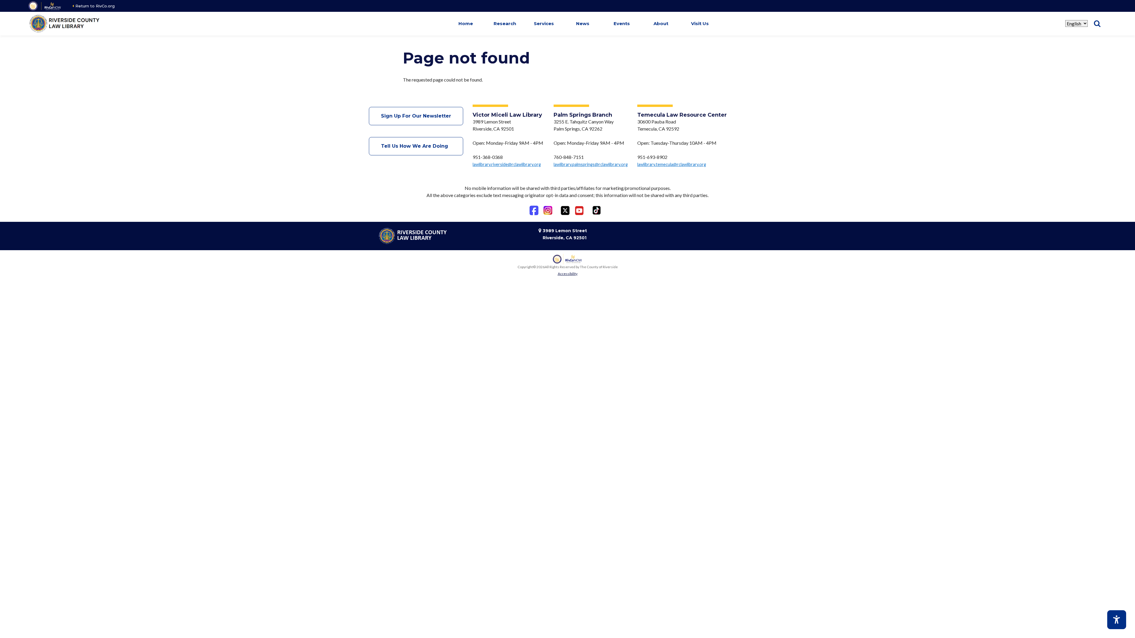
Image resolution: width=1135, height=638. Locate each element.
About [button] (661, 23)
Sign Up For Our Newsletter (416, 116)
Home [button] (465, 23)
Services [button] (544, 23)
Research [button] (505, 23)
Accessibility (568, 273)
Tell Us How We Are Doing (416, 146)
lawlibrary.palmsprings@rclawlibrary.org (591, 164)
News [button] (582, 23)
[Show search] (1097, 24)
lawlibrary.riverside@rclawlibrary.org (507, 164)
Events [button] (622, 23)
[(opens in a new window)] (45, 6)
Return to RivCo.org (95, 6)
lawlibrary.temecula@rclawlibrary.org (671, 164)
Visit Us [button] (700, 23)
